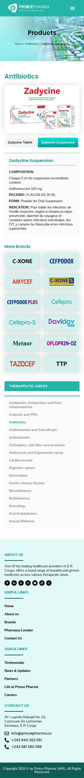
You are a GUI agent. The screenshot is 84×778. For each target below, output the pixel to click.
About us (11, 614)
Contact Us (13, 638)
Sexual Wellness (21, 521)
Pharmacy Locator (18, 630)
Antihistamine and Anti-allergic (33, 430)
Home (18, 43)
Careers (10, 695)
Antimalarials (19, 437)
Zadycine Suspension (58, 142)
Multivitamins (19, 498)
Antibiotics (32, 43)
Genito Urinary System (27, 483)
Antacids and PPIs (23, 414)
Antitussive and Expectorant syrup (36, 452)
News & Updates (17, 671)
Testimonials (14, 662)
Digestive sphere (22, 468)
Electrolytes (18, 475)
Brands (10, 622)
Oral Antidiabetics (23, 513)
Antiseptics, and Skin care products (37, 445)
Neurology (17, 506)
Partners (11, 679)
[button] (72, 8)
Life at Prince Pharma (21, 687)
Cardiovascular (21, 460)
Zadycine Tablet (20, 142)
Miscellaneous (20, 491)
